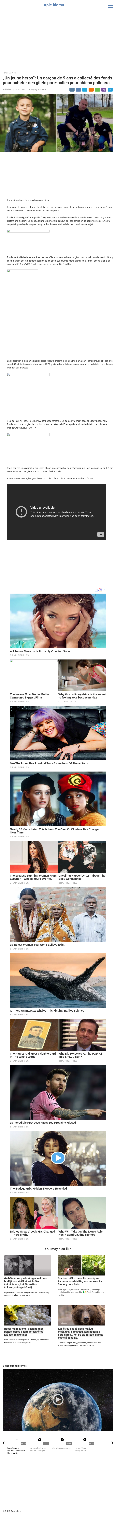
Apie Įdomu (54, 5)
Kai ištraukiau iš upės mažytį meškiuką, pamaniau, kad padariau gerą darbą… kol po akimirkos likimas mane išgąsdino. (80, 1333)
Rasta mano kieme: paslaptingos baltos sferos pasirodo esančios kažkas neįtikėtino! (24, 1331)
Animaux (42, 89)
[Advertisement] (58, 43)
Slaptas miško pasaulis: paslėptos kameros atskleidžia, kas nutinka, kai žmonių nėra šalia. (80, 1281)
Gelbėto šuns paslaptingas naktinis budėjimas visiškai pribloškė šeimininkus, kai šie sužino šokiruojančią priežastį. (25, 1283)
